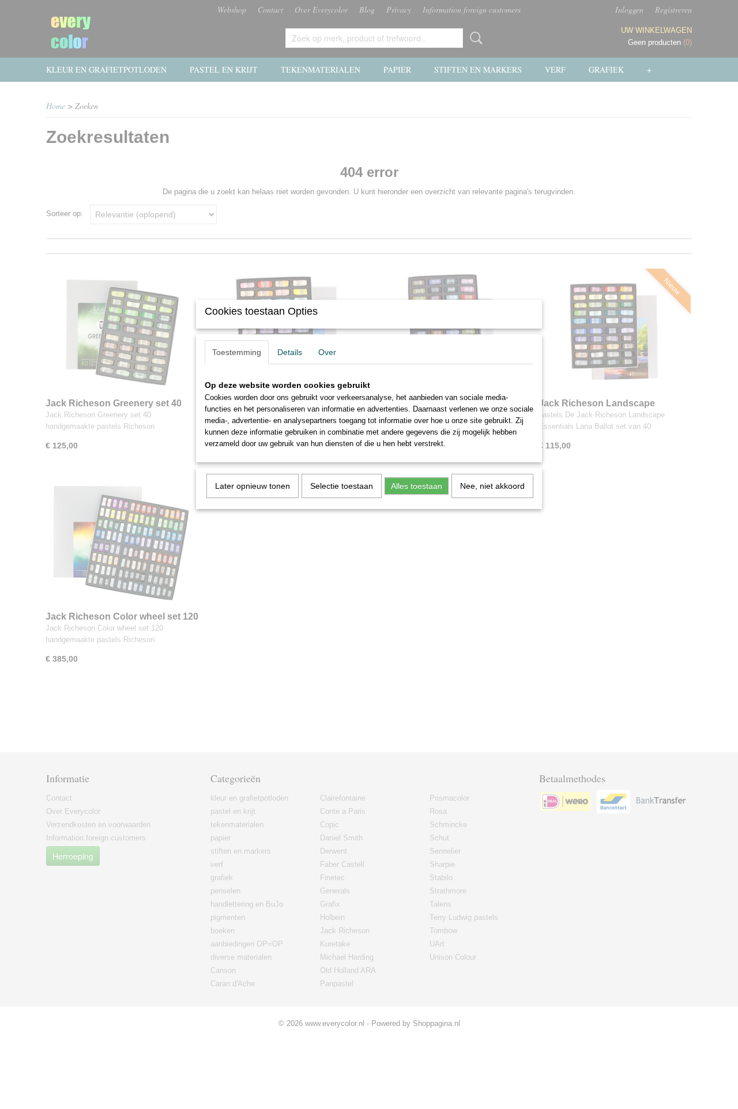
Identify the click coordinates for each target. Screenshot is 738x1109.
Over (327, 352)
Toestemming (236, 352)
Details (289, 352)
